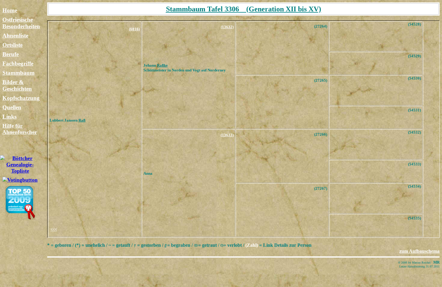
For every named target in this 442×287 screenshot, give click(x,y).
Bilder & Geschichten (17, 85)
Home (9, 10)
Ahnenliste (15, 35)
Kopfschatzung (21, 98)
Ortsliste (12, 45)
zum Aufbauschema (419, 251)
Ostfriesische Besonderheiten (21, 23)
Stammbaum (18, 73)
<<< (54, 229)
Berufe (10, 54)
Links (9, 116)
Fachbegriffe (17, 63)
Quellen (11, 107)
